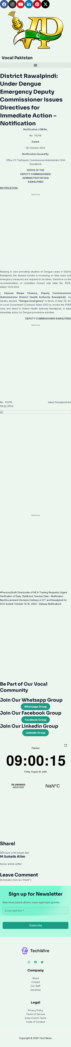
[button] (35, 65)
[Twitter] (42, 962)
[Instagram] (29, 962)
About (35, 978)
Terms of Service (35, 1014)
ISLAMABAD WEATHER (35, 786)
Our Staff (35, 985)
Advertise (35, 989)
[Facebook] (35, 962)
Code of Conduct (35, 1021)
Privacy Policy (35, 1010)
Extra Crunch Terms (35, 1018)
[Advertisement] (35, 232)
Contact (35, 982)
